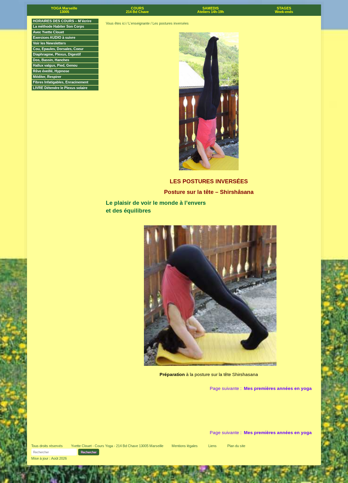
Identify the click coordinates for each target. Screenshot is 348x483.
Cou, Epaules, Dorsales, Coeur (58, 49)
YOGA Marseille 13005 (64, 10)
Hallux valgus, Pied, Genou (55, 65)
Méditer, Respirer (47, 77)
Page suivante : (261, 388)
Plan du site (236, 446)
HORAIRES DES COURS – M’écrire (62, 21)
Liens (212, 446)
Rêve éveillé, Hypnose (51, 71)
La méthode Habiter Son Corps (58, 26)
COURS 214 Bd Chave (137, 10)
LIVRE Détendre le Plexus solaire (60, 88)
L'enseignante (139, 23)
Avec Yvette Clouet (48, 32)
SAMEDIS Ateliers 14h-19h (210, 10)
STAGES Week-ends (284, 10)
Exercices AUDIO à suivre (54, 37)
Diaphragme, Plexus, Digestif (57, 54)
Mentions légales (185, 446)
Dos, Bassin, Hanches (51, 60)
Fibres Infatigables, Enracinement (60, 82)
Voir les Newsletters (49, 43)
